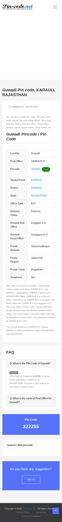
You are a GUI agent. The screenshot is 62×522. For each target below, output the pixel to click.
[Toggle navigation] (55, 7)
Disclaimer (41, 512)
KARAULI (36, 180)
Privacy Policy (23, 512)
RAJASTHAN (39, 195)
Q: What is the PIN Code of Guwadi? (30, 363)
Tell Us (31, 479)
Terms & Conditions (31, 516)
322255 (35, 169)
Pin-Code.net (29, 508)
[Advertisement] (31, 47)
